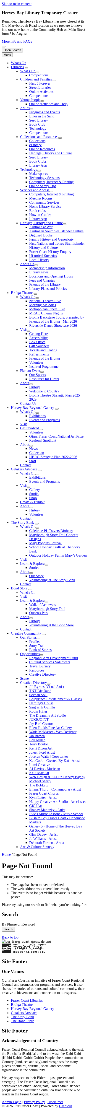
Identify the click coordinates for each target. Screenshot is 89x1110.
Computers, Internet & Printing (51, 182)
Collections (37, 141)
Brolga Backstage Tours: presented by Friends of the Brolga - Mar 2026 (56, 319)
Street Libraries (40, 87)
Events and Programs (44, 420)
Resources (36, 670)
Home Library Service (45, 206)
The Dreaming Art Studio (47, 715)
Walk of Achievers (42, 605)
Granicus (65, 1106)
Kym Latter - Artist (43, 797)
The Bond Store (22, 1021)
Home (6, 854)
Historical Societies (43, 256)
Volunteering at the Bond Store (51, 625)
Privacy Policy (34, 1102)
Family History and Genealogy (51, 239)
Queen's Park (38, 613)
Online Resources (42, 149)
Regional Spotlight (42, 440)
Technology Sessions (44, 178)
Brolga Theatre (22, 293)
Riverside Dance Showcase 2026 (53, 325)
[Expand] (26, 68)
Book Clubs (38, 161)
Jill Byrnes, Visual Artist (46, 687)
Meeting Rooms (40, 198)
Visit (23, 330)
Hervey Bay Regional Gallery (32, 408)
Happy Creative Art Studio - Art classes (57, 802)
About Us (27, 264)
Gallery (34, 490)
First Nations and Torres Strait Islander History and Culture (57, 245)
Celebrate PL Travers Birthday (51, 531)
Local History (39, 260)
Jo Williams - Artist (43, 838)
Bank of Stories (40, 650)
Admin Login (11, 1102)
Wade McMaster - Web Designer (52, 732)
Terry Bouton (39, 744)
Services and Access (34, 190)
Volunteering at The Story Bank (52, 580)
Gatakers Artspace (24, 469)
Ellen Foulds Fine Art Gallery (50, 728)
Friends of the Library (45, 284)
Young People (30, 100)
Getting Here (38, 334)
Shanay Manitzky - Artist (47, 810)
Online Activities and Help (48, 104)
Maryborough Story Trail (47, 609)
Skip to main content (16, 4)
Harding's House (41, 703)
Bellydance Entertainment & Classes (55, 699)
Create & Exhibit (32, 502)
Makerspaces (38, 174)
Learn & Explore (32, 563)
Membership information (47, 268)
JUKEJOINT (39, 719)
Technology (37, 128)
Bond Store (19, 588)
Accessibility (38, 338)
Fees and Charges (42, 280)
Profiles (34, 641)
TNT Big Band (40, 691)
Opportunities (30, 654)
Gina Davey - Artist (43, 834)
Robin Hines (38, 711)
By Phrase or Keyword (19, 924)
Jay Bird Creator (41, 724)
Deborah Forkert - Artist (46, 843)
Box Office (37, 342)
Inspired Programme (43, 366)
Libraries (17, 67)
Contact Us (28, 403)
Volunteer (36, 362)
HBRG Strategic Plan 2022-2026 (53, 457)
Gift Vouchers (39, 346)
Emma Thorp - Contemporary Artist (55, 789)
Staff (32, 461)
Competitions (38, 75)
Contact (25, 465)
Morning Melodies (42, 305)
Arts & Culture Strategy (37, 847)
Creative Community (26, 633)
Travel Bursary (40, 666)
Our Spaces (37, 375)
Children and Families (36, 79)
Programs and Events (44, 112)
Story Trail (36, 646)
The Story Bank (22, 522)
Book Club (37, 124)
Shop (33, 498)
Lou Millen (37, 740)
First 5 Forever (39, 83)
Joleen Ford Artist (42, 752)
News (33, 449)
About (24, 383)
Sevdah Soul (38, 695)
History (34, 387)
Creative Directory (42, 674)
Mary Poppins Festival (45, 543)
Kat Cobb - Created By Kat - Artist (54, 760)
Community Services (44, 202)
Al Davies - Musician (44, 769)
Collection (36, 453)
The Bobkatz (38, 785)
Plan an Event (30, 371)
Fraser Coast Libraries (27, 1000)
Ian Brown (37, 736)
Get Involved (29, 428)
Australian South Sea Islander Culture (56, 231)
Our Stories (28, 637)
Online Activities (41, 91)
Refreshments (39, 354)
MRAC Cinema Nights (46, 313)
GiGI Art (35, 806)
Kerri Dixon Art (40, 748)
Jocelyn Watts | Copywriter (48, 756)
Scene (24, 678)
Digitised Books (40, 235)
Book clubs (37, 211)
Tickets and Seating (43, 350)
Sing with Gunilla (42, 707)
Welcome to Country (44, 391)
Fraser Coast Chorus (44, 793)
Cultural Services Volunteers (49, 662)
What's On (27, 71)
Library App (38, 165)
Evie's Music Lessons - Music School (56, 814)
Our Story (36, 576)
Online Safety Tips (42, 186)
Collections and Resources (39, 137)
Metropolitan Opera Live (47, 309)
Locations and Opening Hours (51, 276)
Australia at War (40, 227)
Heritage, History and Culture (50, 153)
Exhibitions (37, 416)
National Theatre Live (45, 301)
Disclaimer (55, 1102)
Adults (25, 108)
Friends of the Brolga (44, 358)
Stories (34, 568)
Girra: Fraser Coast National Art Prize (56, 436)
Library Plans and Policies (48, 288)
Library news (38, 272)
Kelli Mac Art (39, 773)
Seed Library (38, 120)
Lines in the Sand (41, 116)
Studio (34, 494)
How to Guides (40, 215)
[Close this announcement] (3, 46)
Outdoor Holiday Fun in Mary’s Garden (58, 555)
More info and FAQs (17, 41)
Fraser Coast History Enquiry (50, 252)
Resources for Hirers (44, 379)
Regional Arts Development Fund (53, 658)
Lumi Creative (39, 765)
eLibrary (35, 145)
